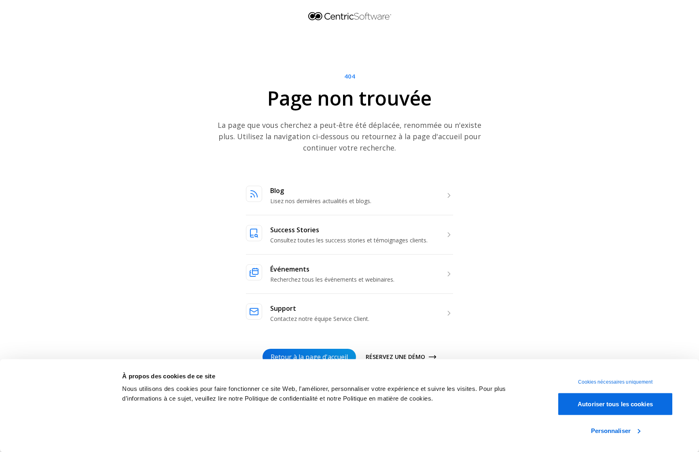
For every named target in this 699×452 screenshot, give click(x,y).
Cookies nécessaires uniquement (615, 382)
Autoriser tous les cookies (615, 404)
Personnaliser (611, 430)
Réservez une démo (395, 357)
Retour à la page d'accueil (309, 356)
